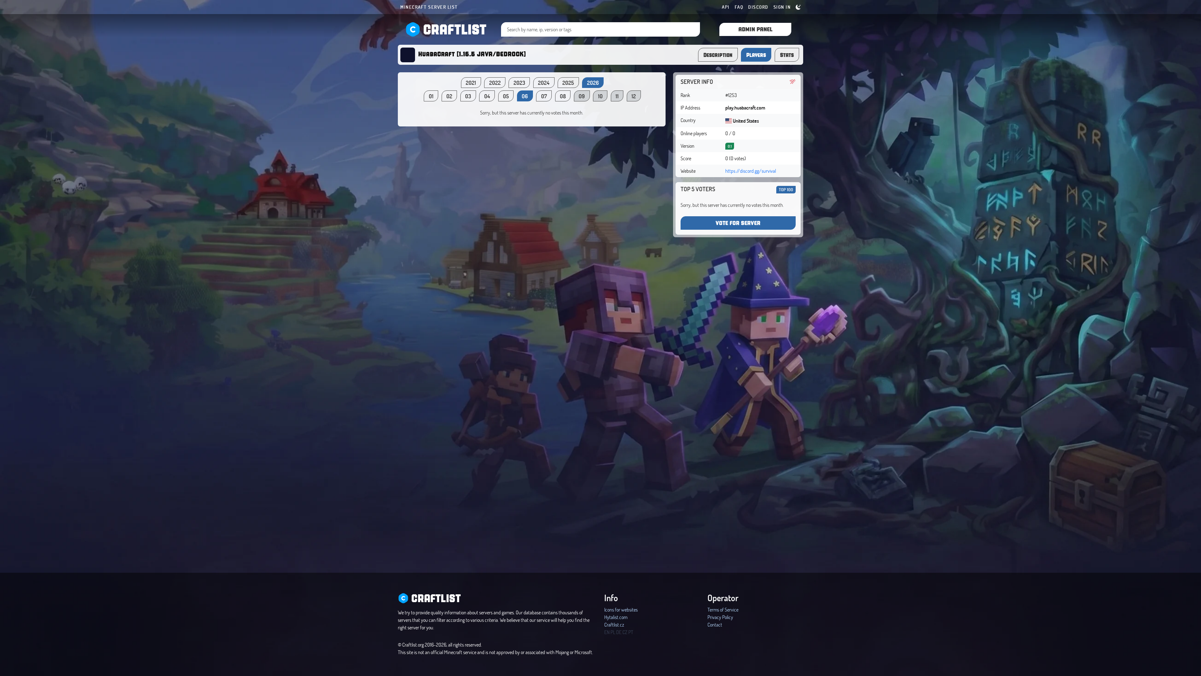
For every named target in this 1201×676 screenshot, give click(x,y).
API (726, 7)
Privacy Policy (720, 617)
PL (613, 632)
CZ (624, 632)
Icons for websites (621, 609)
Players (756, 55)
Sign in (782, 7)
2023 (519, 82)
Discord (758, 7)
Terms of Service (722, 609)
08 (563, 96)
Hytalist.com (615, 617)
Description (717, 55)
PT (630, 632)
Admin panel (755, 29)
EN (607, 632)
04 (487, 96)
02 (449, 96)
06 (525, 96)
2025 (568, 82)
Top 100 (786, 189)
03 (468, 96)
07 (544, 96)
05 (506, 96)
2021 (471, 82)
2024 (544, 82)
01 (431, 96)
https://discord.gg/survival (750, 170)
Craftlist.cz (614, 624)
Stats (787, 55)
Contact (714, 624)
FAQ (739, 7)
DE (618, 632)
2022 (495, 82)
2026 (593, 82)
